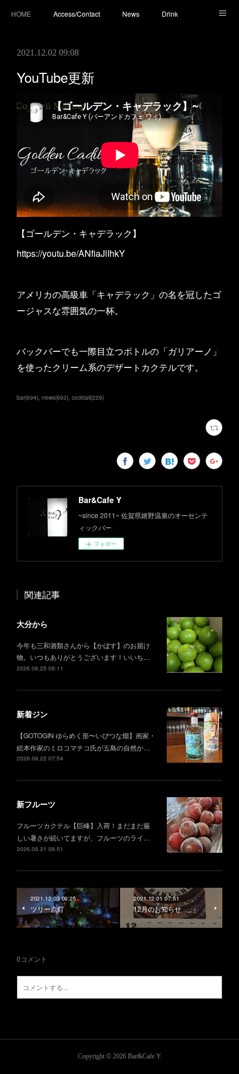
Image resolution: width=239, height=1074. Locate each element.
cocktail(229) (88, 397)
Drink (170, 13)
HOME (21, 13)
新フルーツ (36, 803)
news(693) (55, 397)
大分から (32, 623)
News (131, 13)
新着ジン (32, 713)
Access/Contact (76, 13)
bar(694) (27, 397)
